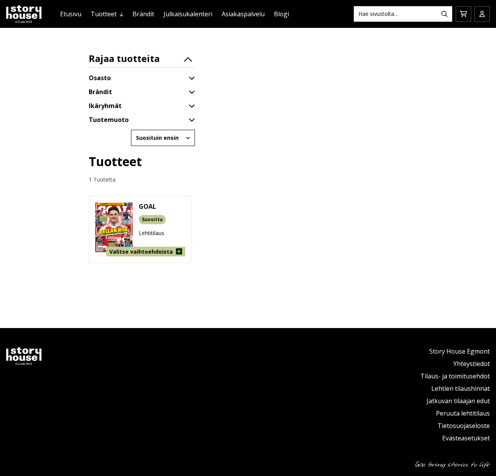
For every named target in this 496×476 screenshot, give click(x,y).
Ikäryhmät (105, 106)
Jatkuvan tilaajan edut (458, 401)
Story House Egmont (459, 351)
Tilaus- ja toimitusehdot (455, 376)
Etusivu (70, 14)
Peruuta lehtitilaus (463, 413)
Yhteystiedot (471, 363)
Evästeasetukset (466, 438)
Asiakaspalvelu (243, 14)
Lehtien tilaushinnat (460, 388)
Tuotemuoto (109, 120)
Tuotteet (104, 14)
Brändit (143, 14)
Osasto (100, 78)
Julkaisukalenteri (188, 14)
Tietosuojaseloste (463, 425)
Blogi (281, 14)
